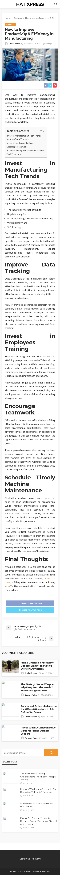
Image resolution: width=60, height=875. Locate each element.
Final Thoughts (14, 154)
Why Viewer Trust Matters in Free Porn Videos (36, 805)
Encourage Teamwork (17, 146)
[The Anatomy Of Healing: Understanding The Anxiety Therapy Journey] (10, 777)
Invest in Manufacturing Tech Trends (24, 135)
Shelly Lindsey (31, 673)
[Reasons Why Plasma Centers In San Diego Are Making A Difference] (10, 793)
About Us (36, 858)
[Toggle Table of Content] (40, 131)
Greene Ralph (31, 695)
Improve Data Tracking (18, 139)
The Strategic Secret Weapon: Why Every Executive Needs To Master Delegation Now (37, 687)
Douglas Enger (31, 738)
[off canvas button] (3, 4)
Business (10, 24)
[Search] (55, 4)
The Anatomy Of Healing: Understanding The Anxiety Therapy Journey (38, 776)
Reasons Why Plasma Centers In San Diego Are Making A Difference (38, 790)
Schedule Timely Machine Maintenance (25, 150)
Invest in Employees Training (20, 143)
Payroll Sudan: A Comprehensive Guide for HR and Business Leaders (38, 730)
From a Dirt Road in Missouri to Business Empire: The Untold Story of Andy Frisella (37, 665)
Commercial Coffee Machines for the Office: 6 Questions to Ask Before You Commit (39, 709)
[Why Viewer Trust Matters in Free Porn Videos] (10, 807)
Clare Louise (14, 43)
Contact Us (25, 858)
